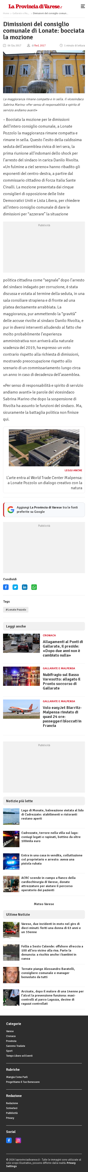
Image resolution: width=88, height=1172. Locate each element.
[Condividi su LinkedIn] (24, 588)
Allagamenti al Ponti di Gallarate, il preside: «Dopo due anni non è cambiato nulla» (63, 648)
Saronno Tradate (15, 1046)
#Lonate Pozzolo (16, 609)
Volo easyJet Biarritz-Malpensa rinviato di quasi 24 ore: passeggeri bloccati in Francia (62, 716)
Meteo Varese (44, 904)
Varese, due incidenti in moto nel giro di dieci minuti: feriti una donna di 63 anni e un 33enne (51, 928)
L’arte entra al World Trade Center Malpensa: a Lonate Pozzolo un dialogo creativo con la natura (44, 482)
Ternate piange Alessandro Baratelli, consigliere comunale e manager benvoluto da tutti (48, 973)
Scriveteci (11, 1108)
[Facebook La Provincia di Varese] (6, 588)
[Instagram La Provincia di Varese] (18, 1142)
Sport (9, 1051)
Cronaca (49, 635)
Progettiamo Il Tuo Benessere (23, 1082)
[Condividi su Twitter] (15, 588)
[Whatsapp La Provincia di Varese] (34, 588)
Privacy (10, 1118)
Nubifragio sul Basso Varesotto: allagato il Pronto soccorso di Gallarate (61, 681)
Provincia (11, 1041)
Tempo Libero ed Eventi (19, 1055)
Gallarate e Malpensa (23, 13)
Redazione (12, 1103)
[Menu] (84, 6)
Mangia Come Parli (17, 1077)
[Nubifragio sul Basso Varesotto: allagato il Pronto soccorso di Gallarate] (21, 686)
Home (6, 13)
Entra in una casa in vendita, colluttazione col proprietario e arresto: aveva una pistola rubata (51, 859)
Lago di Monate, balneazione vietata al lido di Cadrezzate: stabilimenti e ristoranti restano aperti (52, 814)
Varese (10, 1031)
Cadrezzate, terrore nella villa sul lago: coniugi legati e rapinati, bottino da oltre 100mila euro (51, 837)
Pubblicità (12, 1113)
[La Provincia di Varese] (35, 6)
